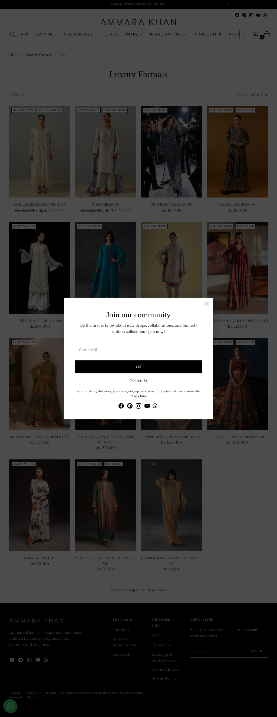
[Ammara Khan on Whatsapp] (155, 406)
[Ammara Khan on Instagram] (138, 407)
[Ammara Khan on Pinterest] (130, 407)
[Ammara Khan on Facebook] (121, 407)
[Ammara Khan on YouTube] (147, 407)
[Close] (206, 304)
